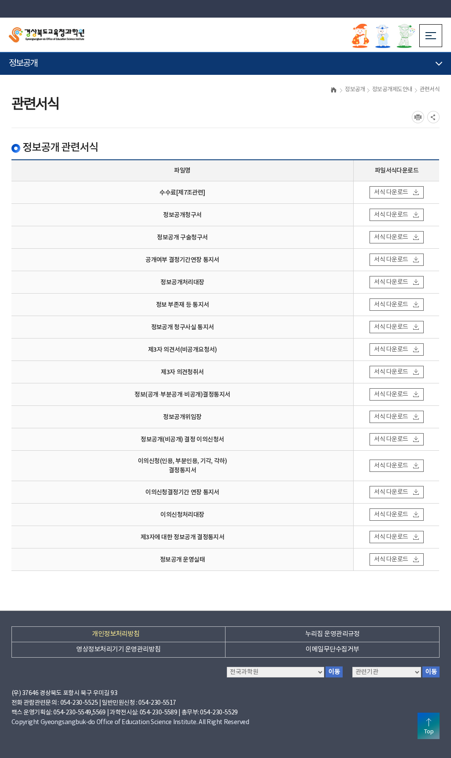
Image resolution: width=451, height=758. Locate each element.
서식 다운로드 (391, 192)
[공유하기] (433, 117)
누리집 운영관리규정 (332, 634)
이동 (430, 672)
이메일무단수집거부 (332, 649)
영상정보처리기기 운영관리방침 (118, 649)
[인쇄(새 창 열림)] (418, 117)
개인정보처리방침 (116, 634)
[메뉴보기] (430, 35)
